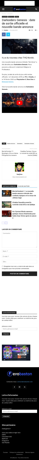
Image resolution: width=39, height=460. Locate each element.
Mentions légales (29, 452)
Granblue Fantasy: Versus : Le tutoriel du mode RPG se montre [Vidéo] (28, 153)
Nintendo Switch (7, 82)
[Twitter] (8, 34)
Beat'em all (11, 16)
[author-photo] (19, 171)
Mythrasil (5, 439)
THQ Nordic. (28, 58)
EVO (3, 207)
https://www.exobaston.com (19, 177)
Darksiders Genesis (29, 143)
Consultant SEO (7, 437)
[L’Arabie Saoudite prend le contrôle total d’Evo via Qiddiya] (6, 204)
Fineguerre (5, 440)
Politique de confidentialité (17, 452)
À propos (5, 452)
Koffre (4, 435)
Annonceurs (19, 454)
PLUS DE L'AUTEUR (23, 186)
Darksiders (19, 143)
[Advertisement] (19, 3)
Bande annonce (11, 143)
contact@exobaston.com (25, 382)
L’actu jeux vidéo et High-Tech (11, 433)
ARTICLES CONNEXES (9, 186)
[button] (3, 9)
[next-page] (6, 223)
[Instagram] (19, 387)
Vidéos (16, 16)
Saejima (6, 30)
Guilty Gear (5, 216)
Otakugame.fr (6, 429)
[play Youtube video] (19, 103)
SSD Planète (5, 442)
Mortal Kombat (5, 195)
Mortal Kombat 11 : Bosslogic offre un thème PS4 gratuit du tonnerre (10, 153)
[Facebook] (4, 34)
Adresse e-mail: (7, 326)
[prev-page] (3, 223)
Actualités (10, 14)
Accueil (4, 14)
